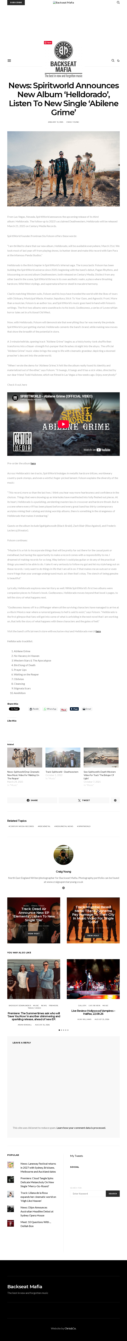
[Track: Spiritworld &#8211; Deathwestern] (62, 758)
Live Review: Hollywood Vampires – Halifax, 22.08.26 (93, 1012)
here (33, 463)
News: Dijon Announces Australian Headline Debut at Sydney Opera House (37, 1211)
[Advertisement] (63, 30)
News (44, 1005)
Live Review (94, 1005)
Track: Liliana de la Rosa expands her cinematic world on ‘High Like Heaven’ (38, 1196)
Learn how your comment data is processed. (81, 1127)
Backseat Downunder (20, 1005)
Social (74, 1167)
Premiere (53, 1005)
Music (26, 906)
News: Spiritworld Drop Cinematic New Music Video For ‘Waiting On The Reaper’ (23, 775)
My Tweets (76, 1155)
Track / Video (37, 906)
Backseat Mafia (24, 1286)
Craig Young (72, 122)
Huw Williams (84, 1019)
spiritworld (84, 826)
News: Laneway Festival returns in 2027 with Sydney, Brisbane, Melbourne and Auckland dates (38, 1167)
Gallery (82, 1005)
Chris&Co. (70, 1328)
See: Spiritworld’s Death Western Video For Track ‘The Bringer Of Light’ (100, 775)
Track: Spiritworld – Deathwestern (61, 771)
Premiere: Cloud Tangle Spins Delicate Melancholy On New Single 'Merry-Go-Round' (37, 1182)
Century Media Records (22, 826)
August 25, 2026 (42, 1025)
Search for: (76, 1188)
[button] (118, 60)
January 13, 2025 (55, 122)
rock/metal (45, 826)
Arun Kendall (25, 1025)
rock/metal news (64, 826)
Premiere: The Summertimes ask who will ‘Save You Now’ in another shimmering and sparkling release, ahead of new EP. (33, 1016)
